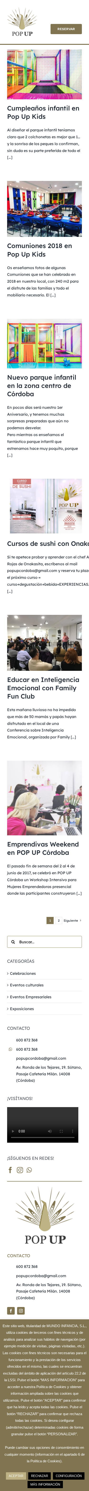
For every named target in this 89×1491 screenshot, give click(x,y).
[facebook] (11, 1311)
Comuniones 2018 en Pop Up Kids (39, 250)
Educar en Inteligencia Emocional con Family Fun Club (43, 688)
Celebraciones (23, 973)
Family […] (66, 737)
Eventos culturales (27, 985)
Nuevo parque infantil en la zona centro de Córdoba (41, 385)
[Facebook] (10, 1170)
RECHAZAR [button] (39, 1476)
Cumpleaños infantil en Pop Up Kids (43, 112)
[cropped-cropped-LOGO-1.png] (22, 9)
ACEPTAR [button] (16, 1476)
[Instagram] (20, 1170)
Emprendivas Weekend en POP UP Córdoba (43, 848)
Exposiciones (22, 1008)
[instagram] (21, 1311)
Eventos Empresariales (31, 996)
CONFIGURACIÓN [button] (69, 1476)
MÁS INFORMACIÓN (45, 1484)
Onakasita (33, 563)
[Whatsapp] (29, 1170)
